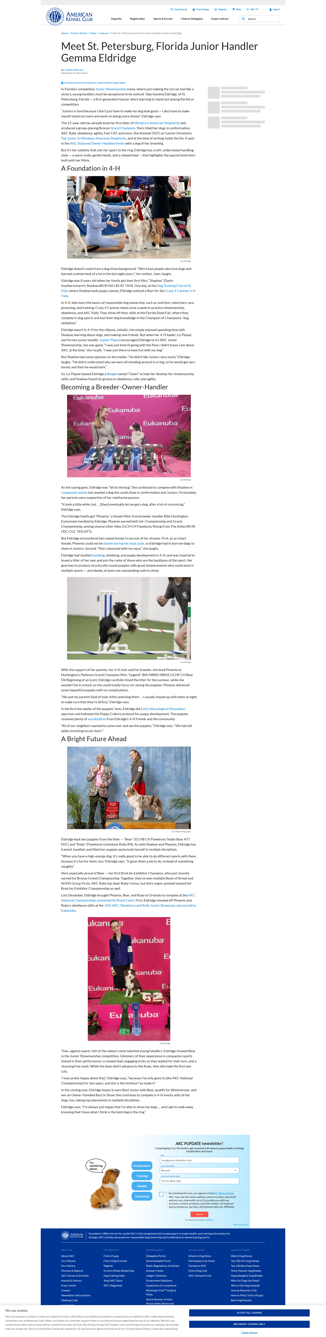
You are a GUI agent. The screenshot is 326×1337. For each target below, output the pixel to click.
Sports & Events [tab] (163, 18)
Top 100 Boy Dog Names (245, 1265)
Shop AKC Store (113, 1280)
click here (210, 1220)
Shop (238, 9)
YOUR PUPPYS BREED (168, 1166)
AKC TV (254, 9)
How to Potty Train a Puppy (247, 1295)
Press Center (68, 1285)
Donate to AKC (197, 1265)
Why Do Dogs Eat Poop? (245, 1280)
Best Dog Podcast (241, 1300)
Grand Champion (122, 128)
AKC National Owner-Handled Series (97, 143)
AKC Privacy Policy (240, 1225)
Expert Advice (79, 33)
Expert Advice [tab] (220, 18)
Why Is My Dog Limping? (245, 1285)
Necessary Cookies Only (249, 1324)
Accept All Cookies (249, 1312)
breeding (98, 555)
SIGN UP (199, 1214)
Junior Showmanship (111, 89)
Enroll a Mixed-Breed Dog (119, 1270)
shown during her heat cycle (123, 543)
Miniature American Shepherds (157, 123)
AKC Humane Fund (199, 1275)
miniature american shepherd (80, 82)
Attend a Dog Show (199, 1255)
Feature (103, 33)
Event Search (180, 9)
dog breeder (119, 82)
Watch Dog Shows (241, 1255)
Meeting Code (69, 1300)
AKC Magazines (113, 1285)
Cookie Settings (249, 1332)
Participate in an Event (201, 1260)
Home (64, 33)
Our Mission (68, 1260)
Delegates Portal (156, 1255)
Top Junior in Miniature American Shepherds (93, 138)
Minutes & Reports (72, 1270)
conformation (104, 82)
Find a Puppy (202, 9)
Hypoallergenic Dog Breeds (247, 1275)
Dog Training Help (114, 1275)
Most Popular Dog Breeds (246, 1270)
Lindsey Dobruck (74, 69)
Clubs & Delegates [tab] (192, 18)
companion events (74, 492)
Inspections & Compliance (161, 1285)
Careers (65, 1290)
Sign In (276, 9)
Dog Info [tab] (116, 18)
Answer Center (155, 1270)
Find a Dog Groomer (115, 1260)
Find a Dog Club (197, 1270)
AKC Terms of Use (222, 1193)
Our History (68, 1265)
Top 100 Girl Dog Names (245, 1260)
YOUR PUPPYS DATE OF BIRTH (170, 1176)
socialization (97, 719)
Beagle (112, 374)
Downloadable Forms (158, 1260)
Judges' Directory (156, 1275)
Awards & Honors (71, 1280)
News (93, 33)
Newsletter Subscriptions (76, 1295)
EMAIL (163, 1155)
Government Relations (159, 1280)
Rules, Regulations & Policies (162, 1265)
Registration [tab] (137, 18)
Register (222, 9)
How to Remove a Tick (244, 1290)
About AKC (68, 1255)
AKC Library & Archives (75, 1275)
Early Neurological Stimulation (163, 709)
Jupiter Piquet (109, 340)
